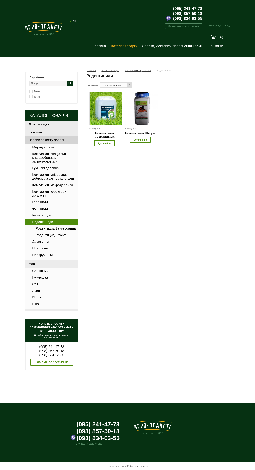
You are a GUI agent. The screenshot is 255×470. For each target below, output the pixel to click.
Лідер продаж (39, 124)
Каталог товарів (124, 46)
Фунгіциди (40, 208)
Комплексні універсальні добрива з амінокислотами (53, 176)
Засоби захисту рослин (138, 70)
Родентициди (163, 70)
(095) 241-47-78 (187, 8)
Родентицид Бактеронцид (104, 134)
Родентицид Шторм (140, 133)
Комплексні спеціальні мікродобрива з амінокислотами (49, 157)
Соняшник (40, 271)
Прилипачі (40, 248)
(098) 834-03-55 (187, 18)
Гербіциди (40, 202)
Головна (99, 46)
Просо (37, 297)
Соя (35, 284)
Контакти (216, 46)
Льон (36, 291)
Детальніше (104, 143)
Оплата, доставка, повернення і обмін (172, 46)
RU (74, 21)
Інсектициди (41, 215)
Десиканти (40, 241)
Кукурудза (40, 277)
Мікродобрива (43, 147)
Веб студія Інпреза (137, 466)
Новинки (35, 132)
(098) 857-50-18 (187, 13)
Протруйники (42, 255)
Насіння (35, 263)
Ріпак (36, 304)
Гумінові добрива (45, 168)
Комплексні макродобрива (52, 185)
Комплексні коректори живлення (49, 193)
